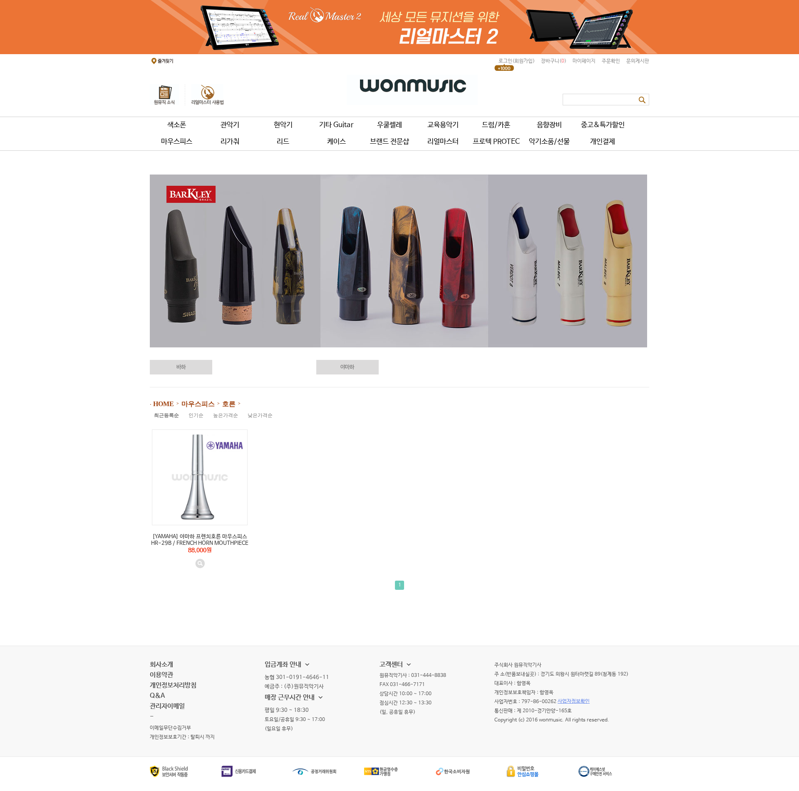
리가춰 (230, 142)
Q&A (157, 696)
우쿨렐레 (389, 125)
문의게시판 (637, 61)
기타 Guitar (336, 125)
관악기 (230, 125)
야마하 (347, 367)
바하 (181, 367)
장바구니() (553, 61)
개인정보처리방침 (173, 685)
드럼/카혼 (496, 125)
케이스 (336, 142)
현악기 (283, 125)
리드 (283, 142)
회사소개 (161, 665)
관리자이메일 (167, 706)
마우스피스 (176, 142)
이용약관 (161, 675)
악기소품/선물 (549, 142)
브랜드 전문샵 (389, 142)
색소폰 (176, 125)
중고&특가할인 (603, 125)
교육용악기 (443, 125)
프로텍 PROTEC (496, 142)
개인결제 (602, 142)
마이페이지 (584, 61)
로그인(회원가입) (517, 61)
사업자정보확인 (574, 701)
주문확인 (611, 61)
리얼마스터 (443, 142)
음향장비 (549, 125)
